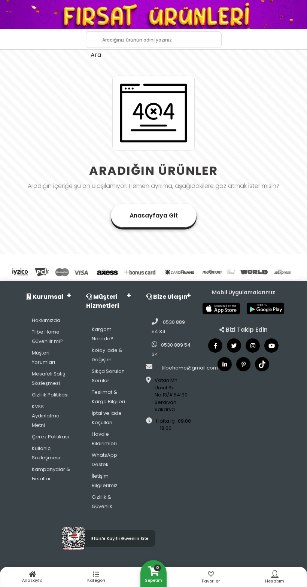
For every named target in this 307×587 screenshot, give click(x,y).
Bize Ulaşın (170, 296)
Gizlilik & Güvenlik (102, 501)
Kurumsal (47, 296)
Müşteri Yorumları (43, 357)
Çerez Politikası (50, 436)
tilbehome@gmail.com (190, 367)
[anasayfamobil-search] (88, 35)
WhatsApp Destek (104, 459)
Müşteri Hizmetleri (102, 301)
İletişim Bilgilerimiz (105, 480)
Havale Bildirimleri (104, 439)
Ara (96, 55)
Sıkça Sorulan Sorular (108, 376)
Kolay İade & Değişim (107, 355)
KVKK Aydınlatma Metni (46, 416)
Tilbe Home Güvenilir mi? (47, 336)
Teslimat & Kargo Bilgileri (108, 397)
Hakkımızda (46, 320)
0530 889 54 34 (168, 327)
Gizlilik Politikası (50, 394)
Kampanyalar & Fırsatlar (51, 474)
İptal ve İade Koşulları (107, 418)
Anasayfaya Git (154, 215)
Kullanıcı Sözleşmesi (46, 453)
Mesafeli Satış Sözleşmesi (48, 378)
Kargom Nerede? (102, 334)
